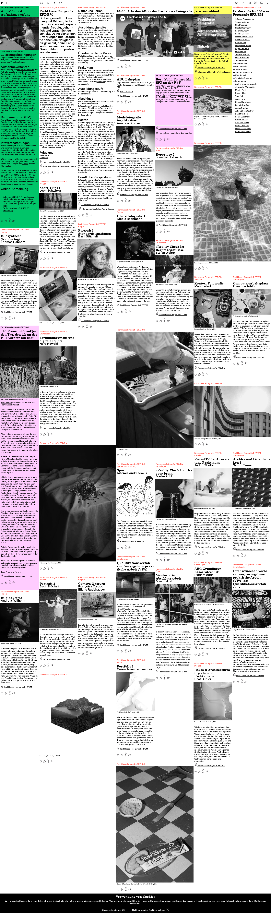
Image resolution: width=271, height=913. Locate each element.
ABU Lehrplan (126, 92)
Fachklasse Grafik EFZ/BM (132, 542)
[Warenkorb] (268, 3)
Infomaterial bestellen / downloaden (59, 167)
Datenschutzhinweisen (160, 901)
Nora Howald (241, 67)
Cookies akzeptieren (111, 910)
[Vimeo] (262, 3)
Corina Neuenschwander (246, 84)
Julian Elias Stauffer (244, 111)
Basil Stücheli (241, 114)
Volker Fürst (240, 52)
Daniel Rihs (240, 93)
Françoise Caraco (243, 46)
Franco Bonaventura (244, 37)
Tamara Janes (241, 70)
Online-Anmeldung (25, 70)
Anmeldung (8, 211)
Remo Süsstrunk (242, 117)
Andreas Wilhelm (243, 132)
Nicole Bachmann (243, 28)
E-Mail (25, 164)
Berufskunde (122, 559)
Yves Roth (239, 96)
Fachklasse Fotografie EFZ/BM (56, 162)
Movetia (101, 82)
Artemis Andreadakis (244, 19)
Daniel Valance (242, 126)
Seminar (198, 280)
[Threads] (243, 3)
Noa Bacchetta (242, 25)
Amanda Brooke (242, 40)
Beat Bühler (240, 43)
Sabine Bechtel (242, 34)
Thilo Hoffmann (242, 61)
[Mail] (41, 3)
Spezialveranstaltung (126, 467)
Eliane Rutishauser (243, 102)
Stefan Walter (165, 253)
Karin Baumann (242, 31)
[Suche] (60, 3)
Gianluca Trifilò (242, 123)
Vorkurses (5, 62)
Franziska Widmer (243, 129)
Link (14, 184)
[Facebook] (236, 3)
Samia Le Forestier (243, 78)
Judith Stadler (241, 108)
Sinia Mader (6, 403)
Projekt (120, 114)
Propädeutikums (18, 62)
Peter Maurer (241, 81)
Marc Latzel (240, 76)
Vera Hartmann (242, 58)
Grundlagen (161, 243)
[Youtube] (255, 3)
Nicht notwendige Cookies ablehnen (148, 910)
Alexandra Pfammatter (245, 87)
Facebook (44, 158)
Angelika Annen (242, 22)
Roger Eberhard (242, 49)
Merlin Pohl (240, 90)
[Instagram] (249, 3)
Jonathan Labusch (243, 73)
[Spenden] (48, 3)
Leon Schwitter (242, 105)
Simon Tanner (241, 120)
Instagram (44, 156)
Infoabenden (18, 150)
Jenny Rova (240, 99)
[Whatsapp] (13, 219)
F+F (4, 3)
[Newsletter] (54, 3)
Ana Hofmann (241, 64)
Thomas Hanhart (242, 55)
